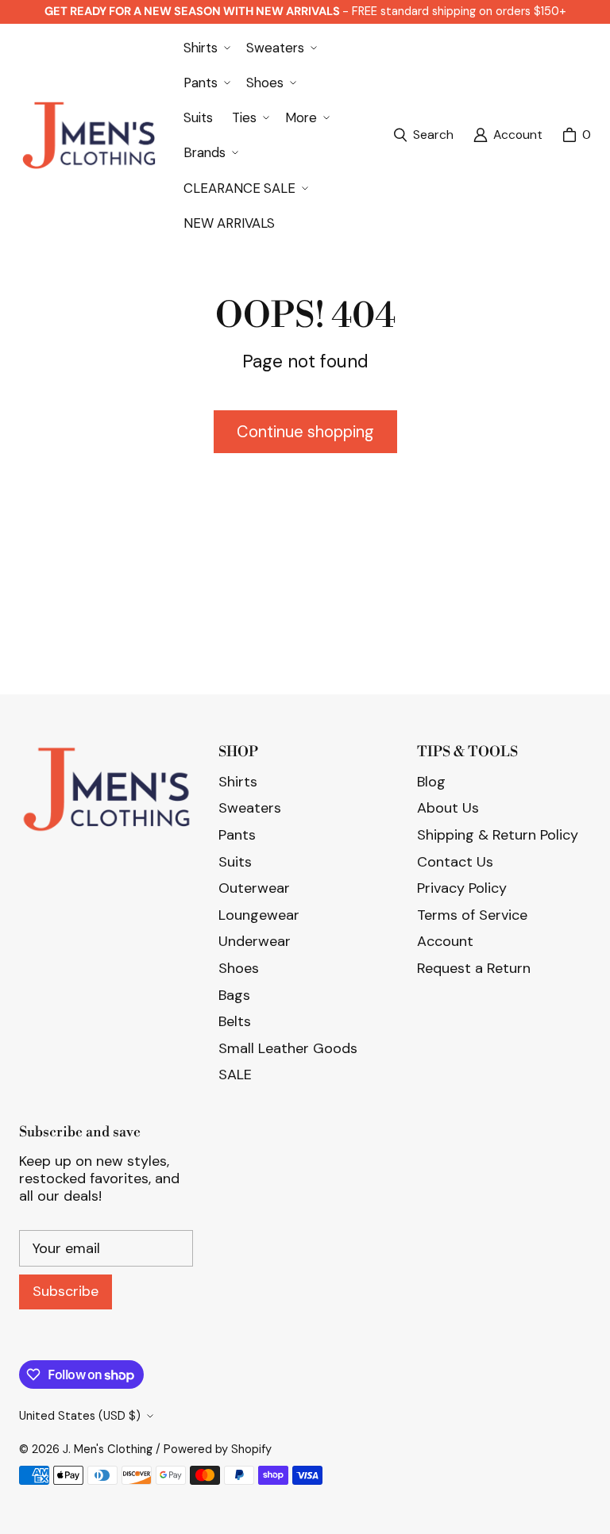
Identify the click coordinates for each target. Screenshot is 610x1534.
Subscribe (65, 1291)
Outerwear (254, 888)
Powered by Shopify (218, 1449)
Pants (237, 834)
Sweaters (249, 807)
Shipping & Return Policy (497, 834)
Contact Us (455, 861)
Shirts (237, 781)
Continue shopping (305, 431)
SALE (235, 1074)
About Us (448, 807)
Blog (431, 781)
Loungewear (258, 915)
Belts (234, 1021)
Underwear (254, 941)
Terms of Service (472, 915)
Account (445, 941)
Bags (234, 995)
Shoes (238, 968)
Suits (235, 861)
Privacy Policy (462, 888)
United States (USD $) (80, 1416)
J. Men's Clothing (107, 1449)
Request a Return (474, 968)
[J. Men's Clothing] (88, 135)
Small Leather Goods (287, 1048)
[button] (205, 47)
